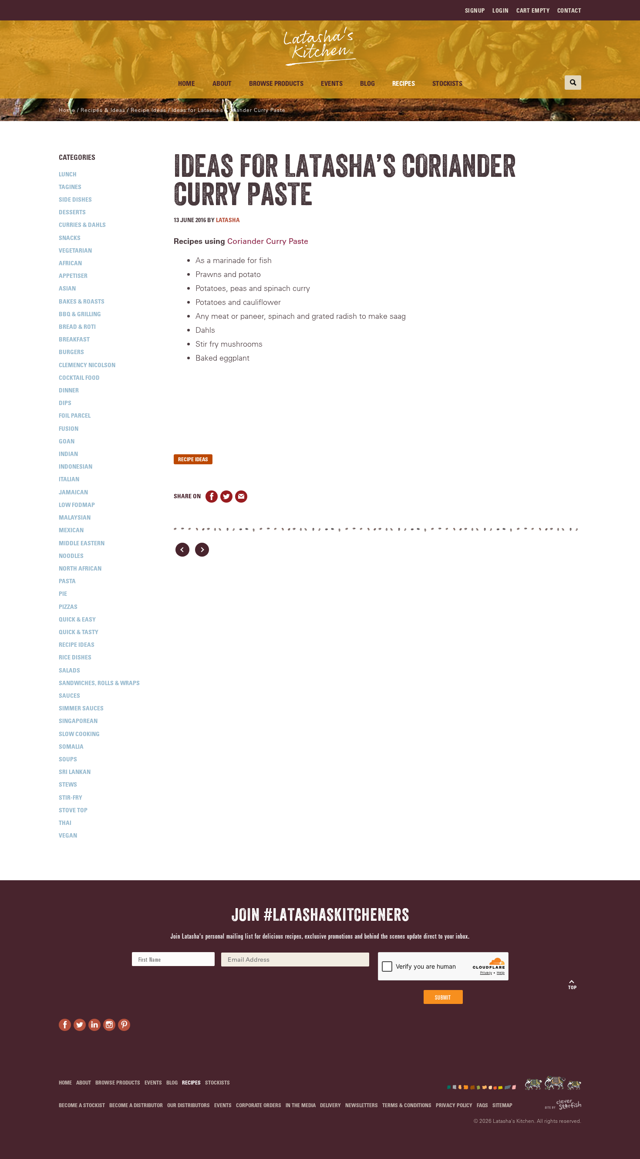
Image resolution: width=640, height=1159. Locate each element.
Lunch (68, 174)
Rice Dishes (75, 657)
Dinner (69, 390)
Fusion (68, 428)
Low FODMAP (77, 504)
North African (80, 568)
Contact (569, 10)
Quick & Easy (77, 619)
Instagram (109, 1025)
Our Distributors (188, 1105)
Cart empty (532, 10)
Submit (443, 997)
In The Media (301, 1105)
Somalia (71, 746)
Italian (69, 479)
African (70, 263)
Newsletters (361, 1105)
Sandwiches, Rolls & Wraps (99, 682)
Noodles (71, 555)
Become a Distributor (136, 1105)
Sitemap (502, 1105)
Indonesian (75, 466)
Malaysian (75, 517)
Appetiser (73, 275)
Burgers (71, 351)
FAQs (482, 1105)
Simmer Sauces (81, 708)
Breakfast (74, 339)
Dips (65, 402)
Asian (67, 288)
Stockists (447, 83)
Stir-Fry (70, 797)
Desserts (72, 212)
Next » (202, 550)
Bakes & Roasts (81, 301)
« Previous (182, 550)
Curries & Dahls (82, 224)
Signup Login (487, 10)
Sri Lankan (75, 771)
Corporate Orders (258, 1105)
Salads (69, 670)
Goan (66, 441)
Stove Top (73, 810)
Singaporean (78, 720)
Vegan (68, 835)
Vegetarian (75, 250)
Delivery (330, 1105)
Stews (68, 784)
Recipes (403, 83)
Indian (68, 453)
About (222, 83)
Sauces (69, 695)
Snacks (70, 237)
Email (241, 496)
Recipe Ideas (76, 644)
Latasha (228, 219)
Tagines (70, 186)
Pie (63, 593)
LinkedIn (94, 1025)
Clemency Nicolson (87, 364)
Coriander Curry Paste (267, 241)
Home (186, 83)
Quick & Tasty (78, 631)
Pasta (67, 581)
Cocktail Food (79, 377)
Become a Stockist (82, 1105)
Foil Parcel (75, 415)
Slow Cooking (79, 733)
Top (572, 987)
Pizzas (68, 606)
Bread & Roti (77, 326)
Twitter (226, 496)
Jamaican (73, 492)
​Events (332, 83)
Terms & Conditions (406, 1105)
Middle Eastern (81, 543)
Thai (65, 822)
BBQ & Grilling (80, 314)
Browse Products (276, 83)
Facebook (211, 496)
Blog (367, 83)
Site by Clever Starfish (563, 1105)
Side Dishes (75, 199)
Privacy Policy (454, 1105)
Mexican (71, 530)
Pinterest (124, 1025)
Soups (68, 759)
